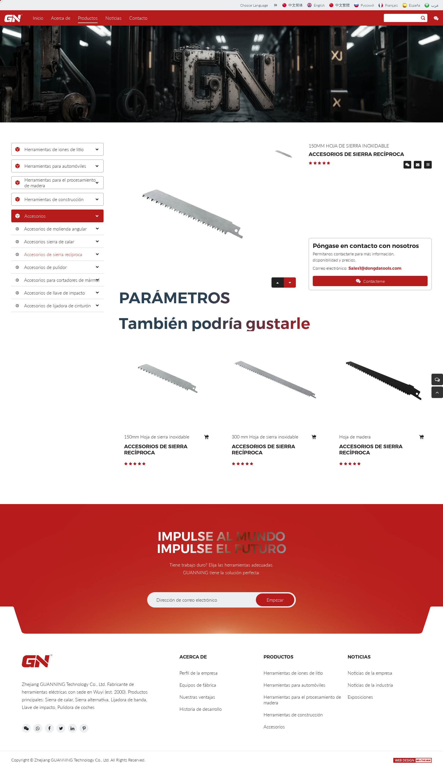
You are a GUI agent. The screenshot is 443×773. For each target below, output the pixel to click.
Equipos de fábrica (197, 685)
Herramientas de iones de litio (54, 149)
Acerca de (60, 18)
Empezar (275, 600)
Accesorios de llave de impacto (54, 293)
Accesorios (35, 216)
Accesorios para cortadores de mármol (61, 280)
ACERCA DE (193, 657)
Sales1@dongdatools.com (374, 268)
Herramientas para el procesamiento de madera (60, 182)
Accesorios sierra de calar (49, 241)
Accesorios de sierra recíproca (53, 254)
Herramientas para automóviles (55, 166)
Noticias (113, 18)
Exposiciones (360, 697)
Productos (88, 18)
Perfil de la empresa (198, 673)
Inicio (38, 18)
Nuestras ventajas (197, 697)
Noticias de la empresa (370, 673)
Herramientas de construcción (54, 199)
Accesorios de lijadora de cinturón (57, 305)
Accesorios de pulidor (45, 267)
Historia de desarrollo (200, 709)
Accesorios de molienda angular (55, 229)
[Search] (423, 18)
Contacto (138, 18)
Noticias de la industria (370, 685)
